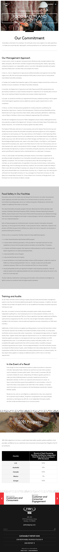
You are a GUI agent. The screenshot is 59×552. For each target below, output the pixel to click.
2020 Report (28, 543)
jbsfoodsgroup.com (30, 525)
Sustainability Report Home (29, 536)
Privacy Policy (24, 550)
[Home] (6, 4)
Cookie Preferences (33, 550)
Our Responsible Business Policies (28, 539)
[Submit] (55, 529)
